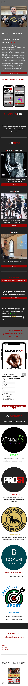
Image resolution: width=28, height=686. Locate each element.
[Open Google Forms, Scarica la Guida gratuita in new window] (24, 374)
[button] (1, 2)
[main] (14, 51)
